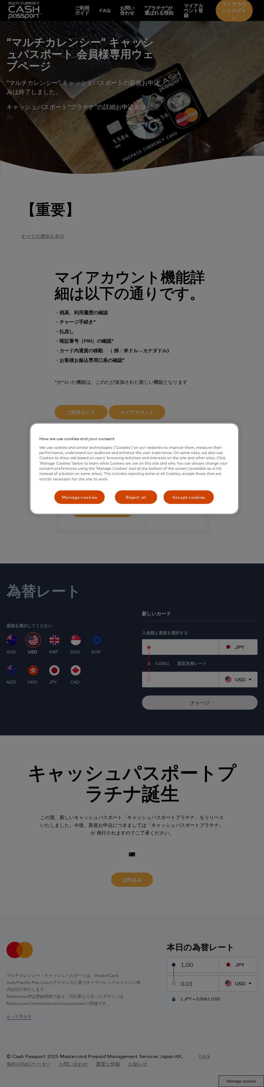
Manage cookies (79, 497)
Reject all (136, 497)
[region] (134, 469)
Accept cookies (188, 497)
